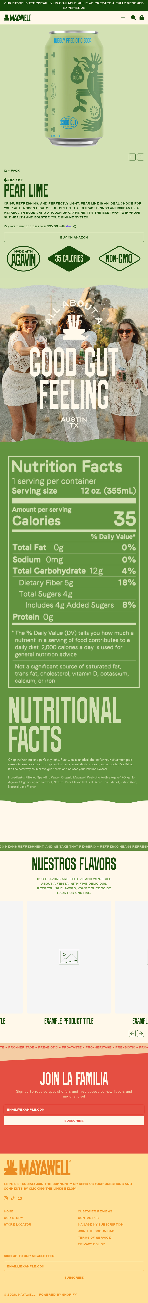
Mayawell (26, 1294)
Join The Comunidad (96, 1231)
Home (8, 1211)
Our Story (13, 1218)
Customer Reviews (95, 1211)
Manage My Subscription (101, 1224)
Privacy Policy (91, 1244)
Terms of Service (94, 1237)
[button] (133, 17)
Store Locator (17, 1224)
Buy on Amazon (74, 237)
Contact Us (88, 1218)
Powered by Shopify (58, 1294)
